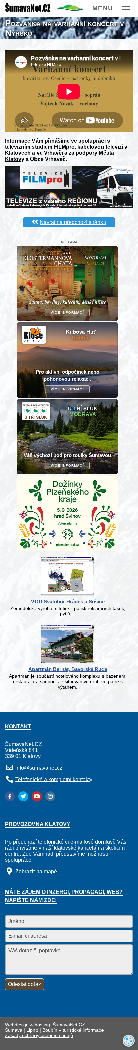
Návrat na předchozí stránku (73, 222)
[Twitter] (23, 796)
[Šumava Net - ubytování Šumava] (44, 10)
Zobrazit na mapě (36, 871)
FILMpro (64, 147)
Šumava (13, 1030)
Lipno (32, 1030)
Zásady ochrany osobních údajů (39, 1035)
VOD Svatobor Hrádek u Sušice (68, 601)
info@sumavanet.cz (38, 768)
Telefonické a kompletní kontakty (53, 779)
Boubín (49, 1030)
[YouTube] (37, 796)
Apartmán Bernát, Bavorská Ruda (67, 669)
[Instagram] (50, 796)
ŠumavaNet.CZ (69, 1024)
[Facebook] (10, 796)
